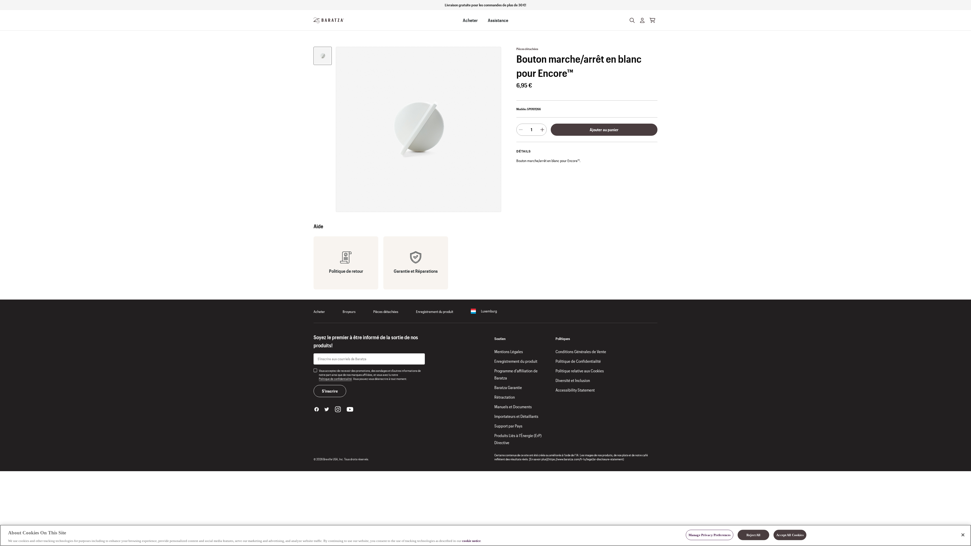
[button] (642, 20)
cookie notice (471, 541)
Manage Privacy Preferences (710, 535)
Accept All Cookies (789, 535)
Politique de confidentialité (335, 378)
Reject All (753, 535)
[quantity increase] (542, 129)
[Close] (962, 534)
